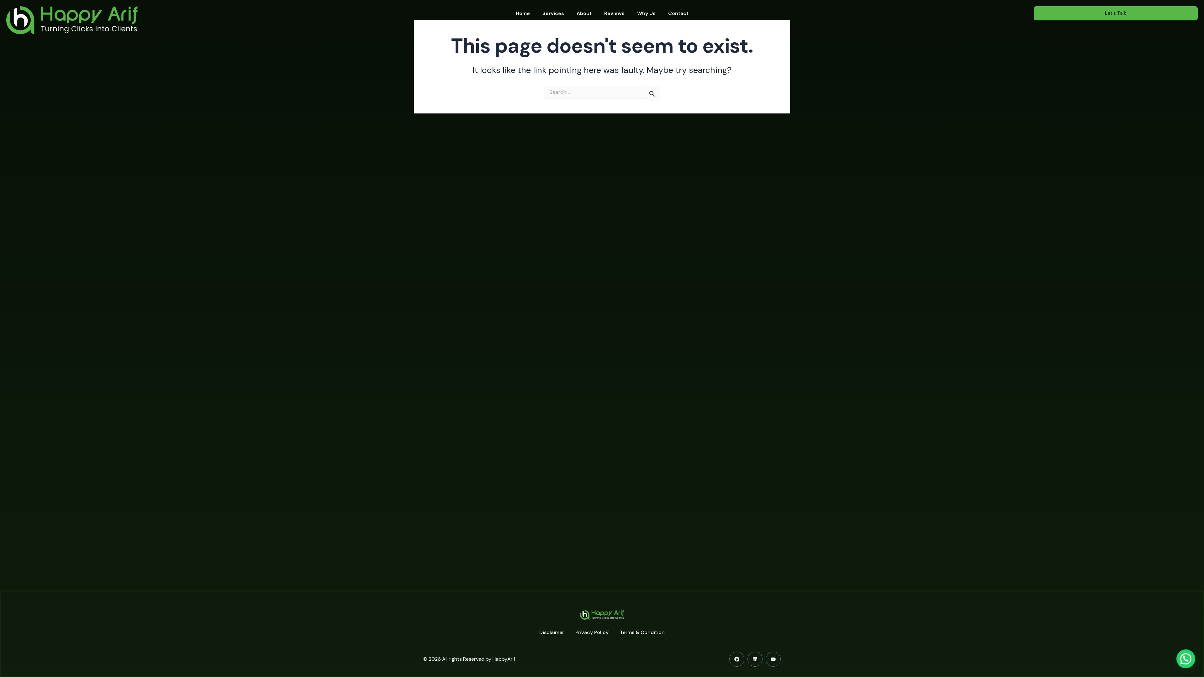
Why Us (646, 13)
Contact (678, 13)
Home (523, 13)
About (584, 13)
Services (553, 13)
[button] (1185, 658)
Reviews (614, 13)
